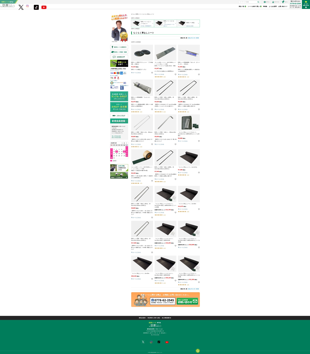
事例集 (265, 6)
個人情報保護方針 (166, 317)
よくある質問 (273, 6)
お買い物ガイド (282, 6)
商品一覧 (241, 6)
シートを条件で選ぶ (253, 6)
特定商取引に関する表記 (154, 317)
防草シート (139, 14)
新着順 (197, 38)
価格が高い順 (191, 38)
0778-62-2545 (295, 3)
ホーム (133, 14)
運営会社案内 (142, 317)
